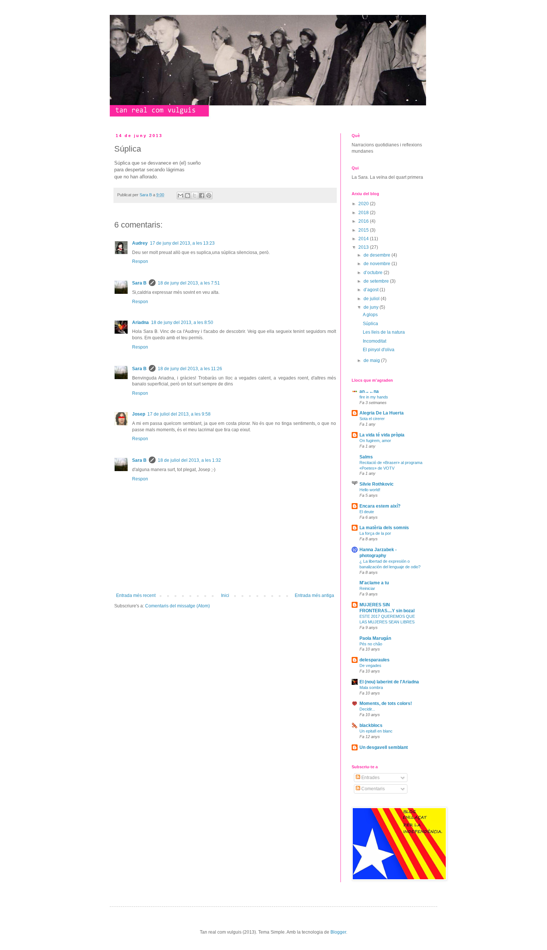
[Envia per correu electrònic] (180, 195)
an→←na (369, 391)
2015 (364, 230)
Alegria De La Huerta (381, 413)
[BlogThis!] (187, 195)
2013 (364, 247)
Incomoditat (374, 341)
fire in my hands (373, 397)
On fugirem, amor (375, 440)
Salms (366, 457)
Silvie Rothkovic (376, 484)
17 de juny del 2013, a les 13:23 (182, 243)
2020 (364, 203)
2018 (364, 212)
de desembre (377, 255)
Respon (140, 261)
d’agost (372, 289)
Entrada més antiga (314, 595)
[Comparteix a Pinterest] (208, 195)
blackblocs (371, 725)
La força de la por (375, 533)
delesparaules (374, 660)
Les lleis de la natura (384, 332)
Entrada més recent (136, 595)
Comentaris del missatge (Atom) (177, 606)
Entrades (370, 777)
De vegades (370, 665)
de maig (372, 360)
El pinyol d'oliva (378, 349)
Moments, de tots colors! (385, 703)
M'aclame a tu (374, 582)
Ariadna (140, 322)
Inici (225, 595)
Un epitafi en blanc (376, 731)
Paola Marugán (375, 638)
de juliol (372, 298)
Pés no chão (370, 644)
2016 (364, 221)
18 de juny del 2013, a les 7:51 (189, 283)
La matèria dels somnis (384, 527)
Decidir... (367, 709)
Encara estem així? (379, 506)
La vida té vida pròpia (381, 435)
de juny (372, 307)
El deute (366, 511)
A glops (370, 314)
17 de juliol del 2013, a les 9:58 (179, 414)
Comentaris (372, 788)
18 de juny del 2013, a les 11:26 (190, 368)
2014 (364, 238)
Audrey (140, 243)
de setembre (377, 281)
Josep (138, 414)
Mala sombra (371, 687)
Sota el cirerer (372, 418)
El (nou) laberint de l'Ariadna (389, 681)
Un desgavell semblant (383, 747)
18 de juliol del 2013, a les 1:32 (189, 460)
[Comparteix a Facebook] (201, 195)
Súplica (370, 323)
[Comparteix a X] (194, 195)
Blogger (338, 932)
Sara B (139, 283)
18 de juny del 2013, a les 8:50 (182, 322)
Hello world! (369, 489)
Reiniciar (367, 588)
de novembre (377, 263)
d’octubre (374, 272)
